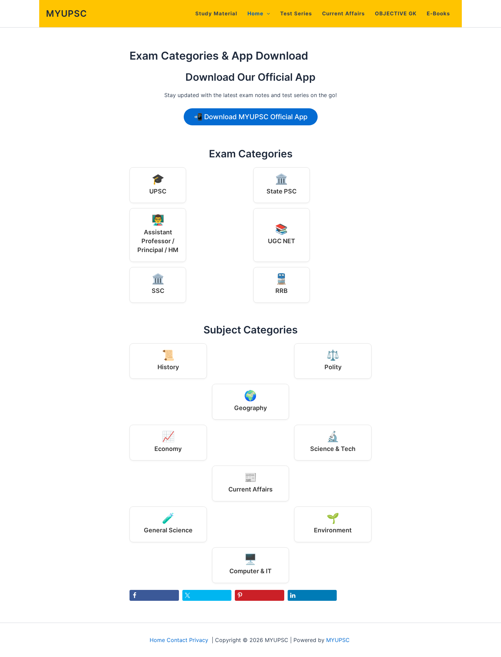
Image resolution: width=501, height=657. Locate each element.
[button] (266, 13)
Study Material (216, 13)
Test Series (296, 13)
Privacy (198, 640)
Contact (177, 640)
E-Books (438, 13)
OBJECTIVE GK (395, 13)
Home (255, 13)
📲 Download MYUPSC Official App (250, 117)
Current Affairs (343, 13)
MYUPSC (66, 13)
